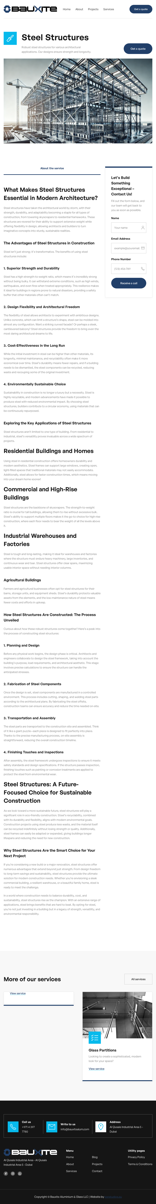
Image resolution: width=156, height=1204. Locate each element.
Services (108, 9)
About (79, 9)
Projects (93, 9)
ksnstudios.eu (113, 1196)
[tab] (52, 171)
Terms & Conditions (140, 1164)
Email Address (120, 238)
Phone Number (121, 259)
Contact (97, 1171)
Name (115, 218)
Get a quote (141, 9)
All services (138, 979)
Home (67, 9)
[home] (30, 9)
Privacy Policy (136, 1157)
